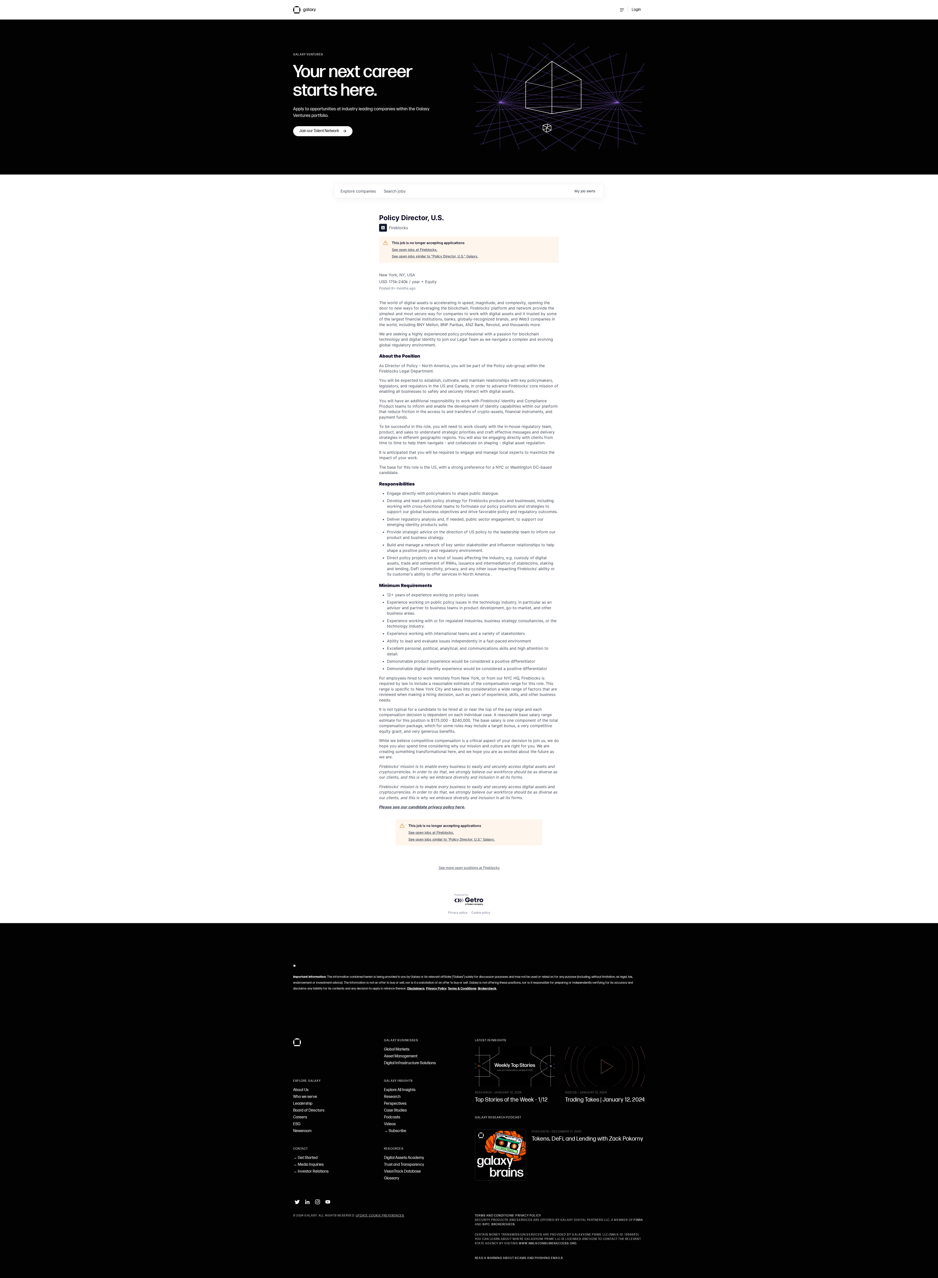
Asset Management (400, 1056)
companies (358, 191)
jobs (394, 191)
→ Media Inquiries (308, 1164)
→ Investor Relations (311, 1171)
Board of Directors (308, 1110)
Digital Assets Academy (404, 1157)
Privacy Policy (436, 988)
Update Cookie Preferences (380, 1215)
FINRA (638, 1220)
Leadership (302, 1103)
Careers (300, 1117)
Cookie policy (480, 912)
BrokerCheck (503, 1224)
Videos (390, 1124)
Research (392, 1096)
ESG (296, 1124)
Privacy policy (458, 912)
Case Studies (395, 1110)
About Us (301, 1090)
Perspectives (395, 1103)
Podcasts (392, 1117)
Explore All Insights (400, 1090)
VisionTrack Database (402, 1171)
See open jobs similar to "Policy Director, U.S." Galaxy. (435, 256)
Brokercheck (487, 988)
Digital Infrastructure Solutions (410, 1063)
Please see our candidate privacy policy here (421, 806)
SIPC (486, 1224)
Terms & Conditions (462, 988)
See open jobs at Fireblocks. (414, 249)
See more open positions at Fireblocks (469, 868)
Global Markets (396, 1049)
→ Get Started (305, 1157)
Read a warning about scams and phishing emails (519, 1258)
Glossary (391, 1178)
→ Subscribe (395, 1131)
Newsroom (302, 1131)
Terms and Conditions (494, 1215)
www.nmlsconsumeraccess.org (548, 1243)
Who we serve (305, 1096)
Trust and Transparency (404, 1164)
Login (636, 9)
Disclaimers (416, 988)
